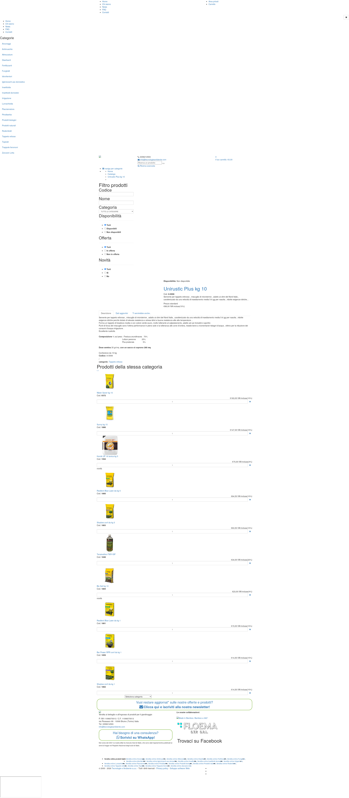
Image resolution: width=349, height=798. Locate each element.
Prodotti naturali (9, 125)
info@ (153, 159)
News (104, 6)
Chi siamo (106, 4)
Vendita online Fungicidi (236, 759)
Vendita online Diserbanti (196, 759)
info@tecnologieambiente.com (112, 726)
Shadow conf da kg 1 (106, 684)
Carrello (212, 4)
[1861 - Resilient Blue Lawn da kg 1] (174, 609)
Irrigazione (6, 98)
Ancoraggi (6, 43)
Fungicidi (6, 71)
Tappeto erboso (9, 136)
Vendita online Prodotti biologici (180, 763)
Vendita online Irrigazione (233, 761)
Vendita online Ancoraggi (135, 759)
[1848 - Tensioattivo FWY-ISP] (174, 543)
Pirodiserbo (7, 114)
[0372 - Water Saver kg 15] (174, 381)
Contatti (105, 12)
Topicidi (5, 141)
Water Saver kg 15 (105, 392)
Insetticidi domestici (10, 92)
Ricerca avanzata (147, 165)
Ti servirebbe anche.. (142, 313)
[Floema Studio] (198, 728)
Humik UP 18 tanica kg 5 (107, 456)
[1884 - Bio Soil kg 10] (174, 575)
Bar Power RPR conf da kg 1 (109, 652)
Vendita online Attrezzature (176, 759)
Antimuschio (7, 49)
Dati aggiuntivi (122, 313)
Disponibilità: (170, 281)
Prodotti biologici (9, 120)
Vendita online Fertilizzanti (216, 759)
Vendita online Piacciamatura (136, 763)
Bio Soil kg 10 (103, 586)
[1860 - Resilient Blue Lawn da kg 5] (174, 479)
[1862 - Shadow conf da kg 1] (174, 673)
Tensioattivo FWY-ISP (106, 554)
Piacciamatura (8, 109)
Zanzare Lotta (8, 152)
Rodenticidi (7, 131)
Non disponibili (114, 232)
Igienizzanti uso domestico (13, 81)
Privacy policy (162, 768)
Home (104, 1)
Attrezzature (7, 54)
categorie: (103, 361)
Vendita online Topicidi (136, 766)
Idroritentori (7, 76)
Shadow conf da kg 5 (106, 522)
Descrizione (106, 313)
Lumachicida (7, 103)
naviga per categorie (113, 168)
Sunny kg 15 (102, 424)
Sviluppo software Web (180, 768)
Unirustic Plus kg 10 (116, 176)
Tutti (109, 225)
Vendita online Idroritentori (136, 761)
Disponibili (112, 228)
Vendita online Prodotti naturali (204, 763)
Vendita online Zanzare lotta (181, 766)
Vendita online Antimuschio (156, 759)
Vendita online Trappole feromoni (157, 766)
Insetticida (6, 87)
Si (107, 272)
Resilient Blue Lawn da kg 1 (109, 620)
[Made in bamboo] (192, 717)
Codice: (102, 355)
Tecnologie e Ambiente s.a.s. (124, 768)
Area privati (213, 1)
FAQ (104, 9)
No (108, 276)
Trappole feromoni (10, 147)
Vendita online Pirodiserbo (158, 763)
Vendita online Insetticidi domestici (210, 761)
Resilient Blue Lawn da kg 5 (109, 490)
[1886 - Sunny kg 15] (174, 413)
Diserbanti (6, 60)
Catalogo (111, 174)
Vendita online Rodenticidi (226, 763)
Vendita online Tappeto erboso (115, 766)
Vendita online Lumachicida (114, 763)
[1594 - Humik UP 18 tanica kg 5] (174, 445)
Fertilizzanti (7, 65)
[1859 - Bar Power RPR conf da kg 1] (174, 641)
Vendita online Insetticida (187, 761)
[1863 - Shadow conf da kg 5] (174, 511)
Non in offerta (113, 254)
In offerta (111, 250)
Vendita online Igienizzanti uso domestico (161, 761)
